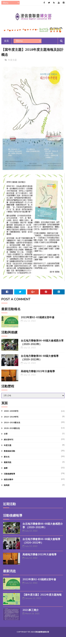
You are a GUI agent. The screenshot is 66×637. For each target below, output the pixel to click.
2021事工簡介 (31, 610)
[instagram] (64, 2)
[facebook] (44, 2)
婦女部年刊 (8, 439)
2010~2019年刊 (11, 417)
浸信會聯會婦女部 (42, 632)
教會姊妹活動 (9, 451)
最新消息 (7, 462)
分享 (6, 434)
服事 (6, 468)
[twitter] (49, 2)
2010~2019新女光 (12, 422)
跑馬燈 (6, 485)
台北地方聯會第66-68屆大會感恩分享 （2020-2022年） (43, 525)
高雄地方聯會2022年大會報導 (38, 371)
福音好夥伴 (8, 479)
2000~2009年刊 (11, 411)
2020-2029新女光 (12, 428)
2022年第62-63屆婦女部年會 (37, 317)
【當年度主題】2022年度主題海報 (42, 594)
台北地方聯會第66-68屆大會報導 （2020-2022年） (40, 357)
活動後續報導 (9, 474)
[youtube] (59, 2)
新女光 (6, 457)
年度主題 (12, 60)
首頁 (6, 40)
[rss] (54, 2)
